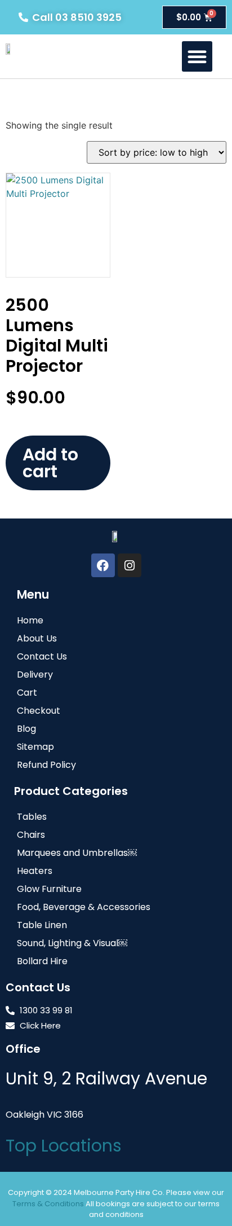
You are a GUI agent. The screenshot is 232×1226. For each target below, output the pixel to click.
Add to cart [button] (50, 463)
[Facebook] (103, 565)
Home (30, 620)
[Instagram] (129, 565)
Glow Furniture (49, 888)
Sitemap (35, 746)
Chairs (31, 834)
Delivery (35, 674)
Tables (32, 816)
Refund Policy (46, 764)
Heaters (34, 870)
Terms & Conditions (48, 1203)
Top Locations (64, 1145)
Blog (26, 728)
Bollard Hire (42, 961)
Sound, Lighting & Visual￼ (72, 943)
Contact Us (42, 656)
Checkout (38, 710)
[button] (197, 56)
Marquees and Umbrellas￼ (77, 852)
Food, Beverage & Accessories (83, 906)
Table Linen (42, 925)
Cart (27, 692)
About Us (37, 638)
